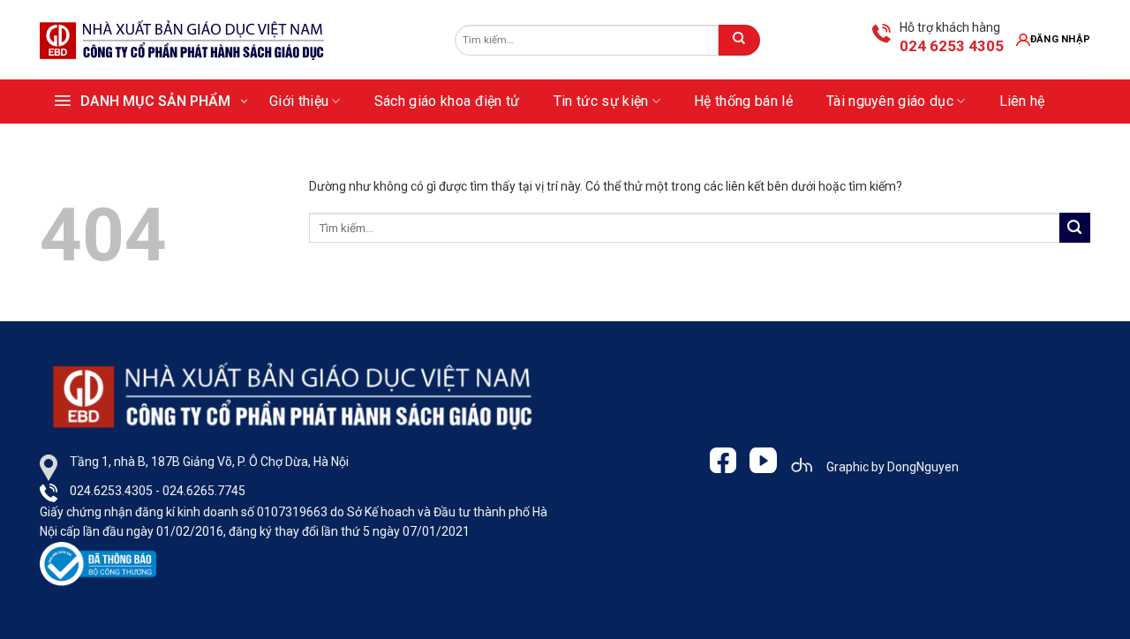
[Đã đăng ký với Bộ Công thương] (98, 562)
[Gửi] (739, 40)
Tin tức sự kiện (601, 101)
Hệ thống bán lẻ (743, 101)
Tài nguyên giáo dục (889, 101)
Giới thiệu (298, 101)
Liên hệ (1022, 101)
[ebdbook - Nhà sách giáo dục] (183, 40)
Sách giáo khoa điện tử (447, 101)
